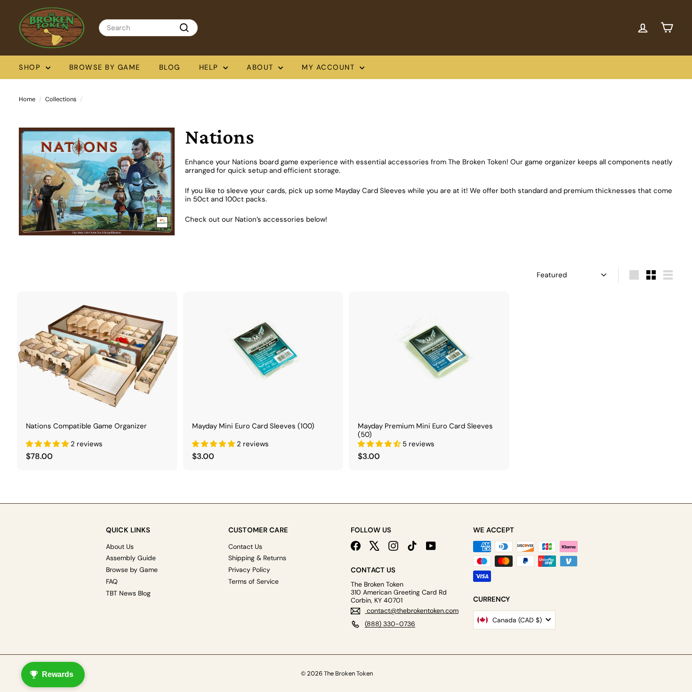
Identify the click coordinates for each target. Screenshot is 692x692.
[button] (48, 444)
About (261, 67)
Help (210, 67)
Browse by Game (104, 67)
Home (27, 99)
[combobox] (148, 27)
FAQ (112, 581)
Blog (169, 67)
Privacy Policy (249, 569)
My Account (329, 67)
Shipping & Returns (257, 558)
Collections (60, 99)
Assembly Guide (131, 558)
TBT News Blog (128, 593)
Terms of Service (253, 581)
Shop (31, 67)
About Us (120, 546)
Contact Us (245, 546)
